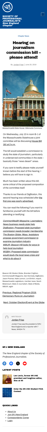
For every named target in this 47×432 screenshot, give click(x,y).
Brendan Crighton (31, 273)
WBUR (5, 286)
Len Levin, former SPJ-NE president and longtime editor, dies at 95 (28, 378)
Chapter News (23, 36)
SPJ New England (14, 347)
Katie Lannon (20, 279)
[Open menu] (42, 14)
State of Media (33, 284)
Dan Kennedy (29, 276)
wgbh (11, 286)
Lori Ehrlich (30, 279)
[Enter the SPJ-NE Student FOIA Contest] (7, 393)
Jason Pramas (8, 279)
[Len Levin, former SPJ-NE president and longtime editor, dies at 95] (7, 380)
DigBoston (39, 276)
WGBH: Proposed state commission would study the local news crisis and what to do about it (21, 255)
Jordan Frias (18, 65)
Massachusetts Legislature (13, 281)
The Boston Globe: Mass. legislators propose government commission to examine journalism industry (21, 238)
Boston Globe (17, 273)
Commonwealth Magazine (13, 276)
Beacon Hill (7, 273)
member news (30, 281)
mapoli (38, 279)
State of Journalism (19, 284)
